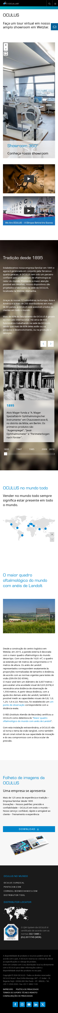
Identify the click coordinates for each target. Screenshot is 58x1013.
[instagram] (22, 1004)
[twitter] (42, 1004)
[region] (29, 100)
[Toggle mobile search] (49, 3)
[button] (6, 45)
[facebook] (15, 1004)
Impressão (8, 989)
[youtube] (29, 1004)
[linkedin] (36, 1004)
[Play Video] (29, 178)
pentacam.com (12, 887)
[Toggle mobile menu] (55, 3)
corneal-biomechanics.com (21, 891)
